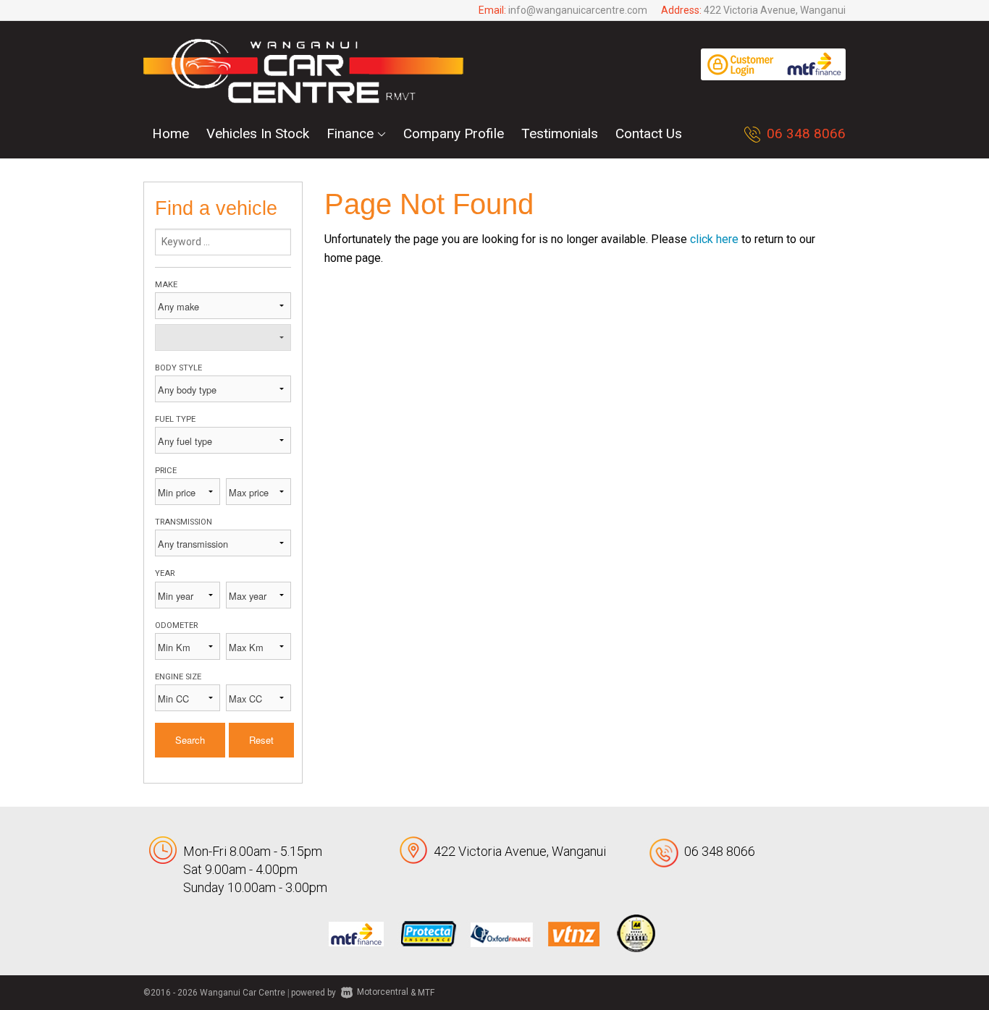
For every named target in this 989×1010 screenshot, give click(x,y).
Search (190, 740)
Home (170, 133)
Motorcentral (382, 992)
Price (166, 470)
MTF (426, 992)
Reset (261, 740)
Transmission (183, 522)
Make (166, 284)
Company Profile (453, 133)
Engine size (178, 677)
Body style (178, 368)
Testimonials (559, 133)
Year (164, 573)
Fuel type (175, 419)
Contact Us (648, 133)
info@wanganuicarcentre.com (577, 10)
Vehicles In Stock (257, 133)
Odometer (176, 625)
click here (714, 239)
